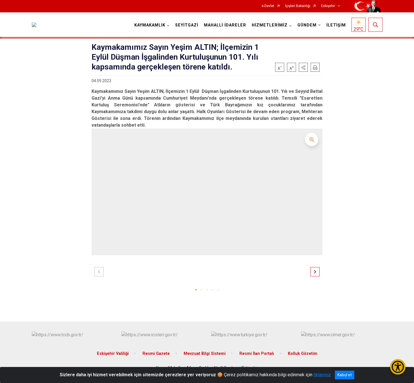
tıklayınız (322, 374)
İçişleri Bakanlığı (297, 6)
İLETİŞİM (336, 25)
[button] (303, 67)
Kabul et (344, 375)
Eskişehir (328, 6)
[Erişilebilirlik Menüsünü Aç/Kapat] (398, 367)
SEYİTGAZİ (186, 25)
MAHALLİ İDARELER (225, 25)
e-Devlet (268, 6)
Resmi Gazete (156, 353)
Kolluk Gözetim (302, 353)
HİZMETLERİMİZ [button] (270, 25)
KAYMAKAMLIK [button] (149, 25)
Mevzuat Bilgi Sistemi (205, 353)
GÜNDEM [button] (307, 25)
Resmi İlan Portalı (256, 353)
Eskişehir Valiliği (113, 353)
